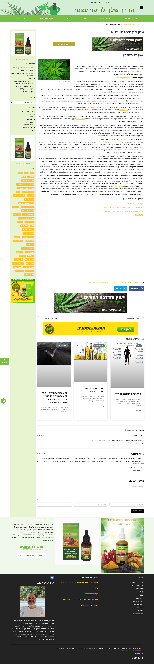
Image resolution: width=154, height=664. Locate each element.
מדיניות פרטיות (138, 614)
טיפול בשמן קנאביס (28, 210)
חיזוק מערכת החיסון (28, 207)
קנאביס (17, 237)
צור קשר (140, 611)
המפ (18, 192)
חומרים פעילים (130, 282)
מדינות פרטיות (71, 648)
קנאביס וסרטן (29, 241)
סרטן (32, 225)
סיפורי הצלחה (28, 125)
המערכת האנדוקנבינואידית (128, 394)
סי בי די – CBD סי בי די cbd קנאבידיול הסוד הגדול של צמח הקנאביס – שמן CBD (23, 86)
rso (136, 282)
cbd (32, 173)
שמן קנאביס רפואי (46, 19)
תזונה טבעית (30, 271)
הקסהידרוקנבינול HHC (90, 594)
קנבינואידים (114, 142)
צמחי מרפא (24, 225)
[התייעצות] (4, 360)
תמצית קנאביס (29, 274)
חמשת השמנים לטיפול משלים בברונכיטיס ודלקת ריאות (80, 599)
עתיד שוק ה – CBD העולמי (89, 605)
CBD (85, 19)
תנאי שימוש (60, 648)
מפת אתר (140, 607)
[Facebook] (52, 577)
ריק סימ (127, 78)
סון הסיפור (120, 78)
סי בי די (121, 282)
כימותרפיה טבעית (28, 214)
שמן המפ (22, 256)
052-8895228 (138, 653)
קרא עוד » (138, 411)
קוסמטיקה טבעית (28, 233)
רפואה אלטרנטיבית (28, 248)
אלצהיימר (31, 177)
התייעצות (4, 362)
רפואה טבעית (105, 19)
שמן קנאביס (140, 24)
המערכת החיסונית (28, 192)
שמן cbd (20, 252)
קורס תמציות (94, 588)
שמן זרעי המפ (29, 259)
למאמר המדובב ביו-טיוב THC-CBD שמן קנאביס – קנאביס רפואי (122, 211)
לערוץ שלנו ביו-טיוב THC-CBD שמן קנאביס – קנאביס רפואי (123, 207)
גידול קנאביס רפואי (28, 180)
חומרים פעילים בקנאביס (26, 203)
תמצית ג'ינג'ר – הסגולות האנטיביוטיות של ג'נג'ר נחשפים (79, 582)
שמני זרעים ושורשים (99, 2)
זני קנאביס (30, 195)
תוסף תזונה (17, 267)
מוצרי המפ (17, 214)
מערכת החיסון (29, 222)
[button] (58, 7)
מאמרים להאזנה (28, 127)
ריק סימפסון (114, 282)
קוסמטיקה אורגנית (28, 229)
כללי (31, 130)
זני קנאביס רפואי (19, 195)
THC (68, 19)
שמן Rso (106, 282)
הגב (46, 435)
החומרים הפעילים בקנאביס (25, 184)
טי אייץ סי (16, 207)
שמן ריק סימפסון (88, 282)
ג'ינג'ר (23, 177)
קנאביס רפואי (21, 19)
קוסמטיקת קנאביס (28, 237)
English (47, 7)
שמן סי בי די (18, 259)
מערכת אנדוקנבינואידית (26, 218)
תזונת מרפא (19, 271)
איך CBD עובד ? (28, 91)
